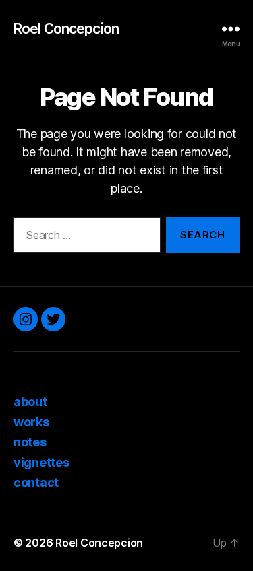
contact (36, 482)
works (31, 422)
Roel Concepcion (66, 29)
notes (30, 442)
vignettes (41, 462)
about (30, 402)
